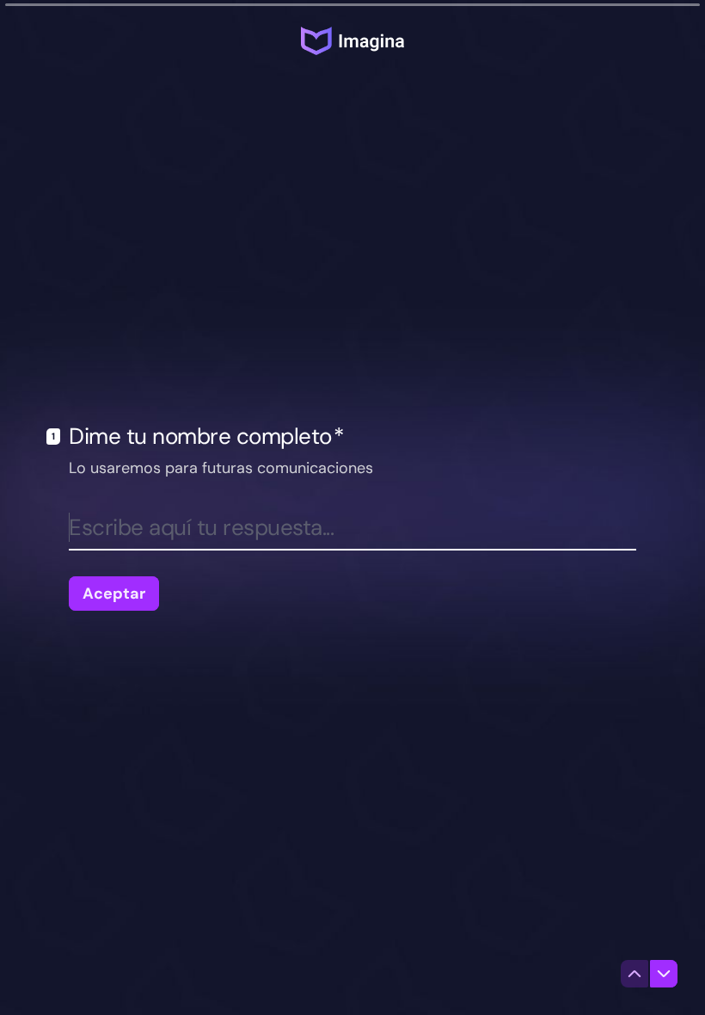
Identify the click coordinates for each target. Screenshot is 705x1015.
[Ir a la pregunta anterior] (634, 973)
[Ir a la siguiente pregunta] (663, 973)
